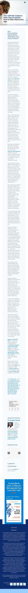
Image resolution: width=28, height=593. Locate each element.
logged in (15, 469)
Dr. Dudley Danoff (14, 420)
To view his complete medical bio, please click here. (13, 437)
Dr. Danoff (18, 381)
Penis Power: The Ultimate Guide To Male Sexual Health (13, 352)
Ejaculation (12, 382)
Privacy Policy (14, 527)
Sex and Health (11, 390)
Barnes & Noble (13, 368)
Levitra (9, 385)
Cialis (18, 380)
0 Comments (13, 393)
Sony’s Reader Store (14, 371)
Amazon (16, 365)
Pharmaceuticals (16, 387)
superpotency (10, 392)
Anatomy (12, 380)
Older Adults (12, 386)
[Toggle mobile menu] (25, 2)
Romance (17, 388)
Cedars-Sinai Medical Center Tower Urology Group (13, 347)
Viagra (9, 393)
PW (8, 388)
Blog (15, 380)
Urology (15, 392)
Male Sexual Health (14, 385)
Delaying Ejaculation (12, 381)
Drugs (9, 382)
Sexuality (15, 391)
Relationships (12, 388)
